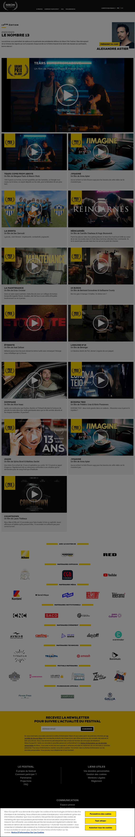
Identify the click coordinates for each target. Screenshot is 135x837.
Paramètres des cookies (100, 814)
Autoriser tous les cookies (100, 828)
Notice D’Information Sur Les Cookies (27, 832)
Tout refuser (100, 821)
